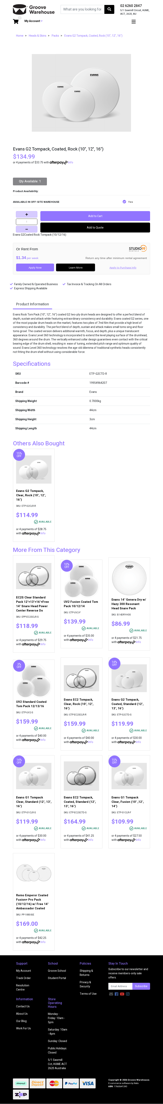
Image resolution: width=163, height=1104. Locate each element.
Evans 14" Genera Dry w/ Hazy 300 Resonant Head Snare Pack (129, 604)
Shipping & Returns (86, 973)
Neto (136, 1083)
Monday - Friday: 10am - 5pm (56, 1018)
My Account (23, 971)
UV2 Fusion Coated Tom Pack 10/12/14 (81, 604)
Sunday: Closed (57, 1041)
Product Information (32, 304)
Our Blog (21, 1021)
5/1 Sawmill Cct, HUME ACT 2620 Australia (57, 1064)
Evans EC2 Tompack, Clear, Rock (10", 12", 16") (78, 704)
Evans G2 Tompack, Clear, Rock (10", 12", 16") (31, 495)
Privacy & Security (85, 984)
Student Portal (57, 978)
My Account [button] (32, 21)
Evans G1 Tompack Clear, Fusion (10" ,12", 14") (128, 801)
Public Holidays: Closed (57, 1050)
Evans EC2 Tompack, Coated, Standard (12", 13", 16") (80, 801)
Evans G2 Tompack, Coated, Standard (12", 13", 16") (128, 704)
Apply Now (35, 267)
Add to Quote (95, 228)
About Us (22, 1014)
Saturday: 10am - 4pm (57, 1032)
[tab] (32, 304)
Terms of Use (88, 994)
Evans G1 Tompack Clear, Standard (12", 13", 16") (33, 801)
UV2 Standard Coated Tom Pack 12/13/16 (31, 704)
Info (70, 162)
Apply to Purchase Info (123, 267)
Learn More (75, 267)
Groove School (57, 971)
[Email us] (111, 994)
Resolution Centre (22, 987)
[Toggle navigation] (133, 22)
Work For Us (23, 1028)
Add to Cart (95, 216)
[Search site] (109, 9)
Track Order (23, 978)
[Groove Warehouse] (34, 9)
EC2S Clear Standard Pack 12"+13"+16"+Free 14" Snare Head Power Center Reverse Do (32, 604)
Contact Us (23, 1006)
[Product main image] (81, 92)
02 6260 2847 (131, 6)
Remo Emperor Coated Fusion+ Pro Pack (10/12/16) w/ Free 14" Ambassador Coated (32, 902)
